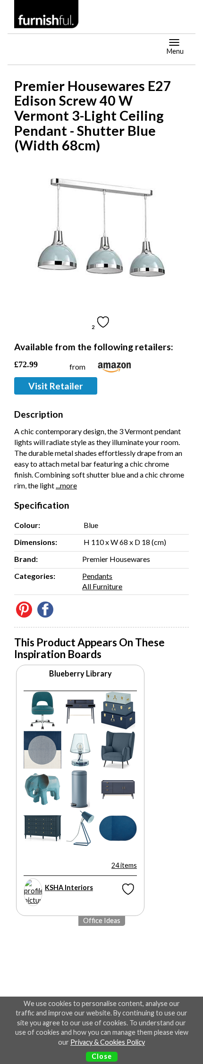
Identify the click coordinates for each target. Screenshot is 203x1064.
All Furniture (102, 586)
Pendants (97, 575)
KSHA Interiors (69, 887)
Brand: (26, 558)
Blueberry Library (80, 673)
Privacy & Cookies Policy (107, 1042)
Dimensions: (35, 541)
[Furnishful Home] (46, 14)
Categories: (34, 575)
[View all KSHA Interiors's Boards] (33, 892)
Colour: (27, 524)
